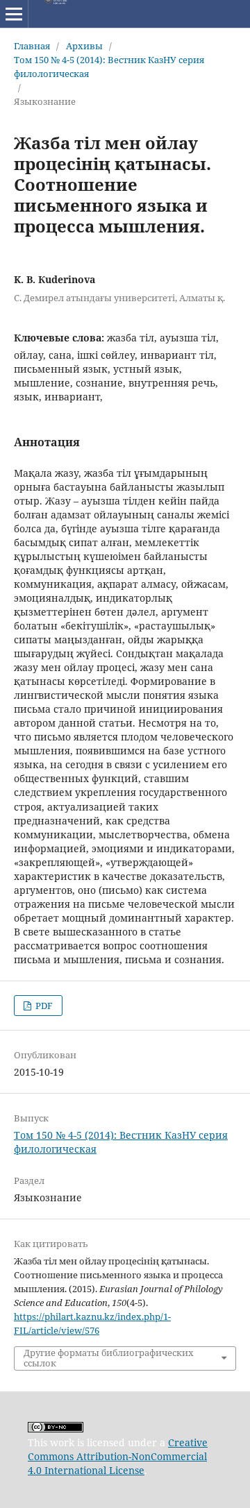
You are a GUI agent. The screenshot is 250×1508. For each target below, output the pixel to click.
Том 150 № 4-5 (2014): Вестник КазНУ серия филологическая (109, 66)
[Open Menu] (14, 14)
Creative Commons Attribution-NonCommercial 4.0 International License (118, 1456)
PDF (43, 1005)
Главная (32, 46)
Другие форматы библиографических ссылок (109, 1358)
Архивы (84, 46)
